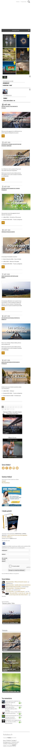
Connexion (17, 1)
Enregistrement (23, 1)
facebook (13, 745)
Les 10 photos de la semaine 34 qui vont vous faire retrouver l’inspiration (11, 145)
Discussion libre (10, 581)
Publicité (9, 740)
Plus (3, 136)
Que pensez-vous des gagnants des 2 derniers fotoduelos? (11, 189)
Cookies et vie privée (7, 745)
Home (4, 740)
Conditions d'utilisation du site (9, 743)
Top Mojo (14, 740)
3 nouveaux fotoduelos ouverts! (8, 232)
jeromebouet (6, 83)
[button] (4, 543)
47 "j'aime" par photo (12, 440)
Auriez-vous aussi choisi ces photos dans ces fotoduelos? (11, 363)
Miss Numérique (6, 482)
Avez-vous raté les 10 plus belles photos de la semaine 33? (11, 318)
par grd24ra (6, 432)
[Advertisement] (16, 16)
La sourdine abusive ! (20, 591)
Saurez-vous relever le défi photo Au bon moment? (10, 277)
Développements (7, 742)
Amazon (4, 481)
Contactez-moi (15, 742)
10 (5, 409)
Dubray (5, 98)
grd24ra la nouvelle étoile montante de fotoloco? (10, 107)
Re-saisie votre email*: (4, 560)
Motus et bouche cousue (21, 581)
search (28, 1)
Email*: (4, 554)
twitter (15, 745)
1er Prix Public (12, 416)
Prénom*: (4, 550)
